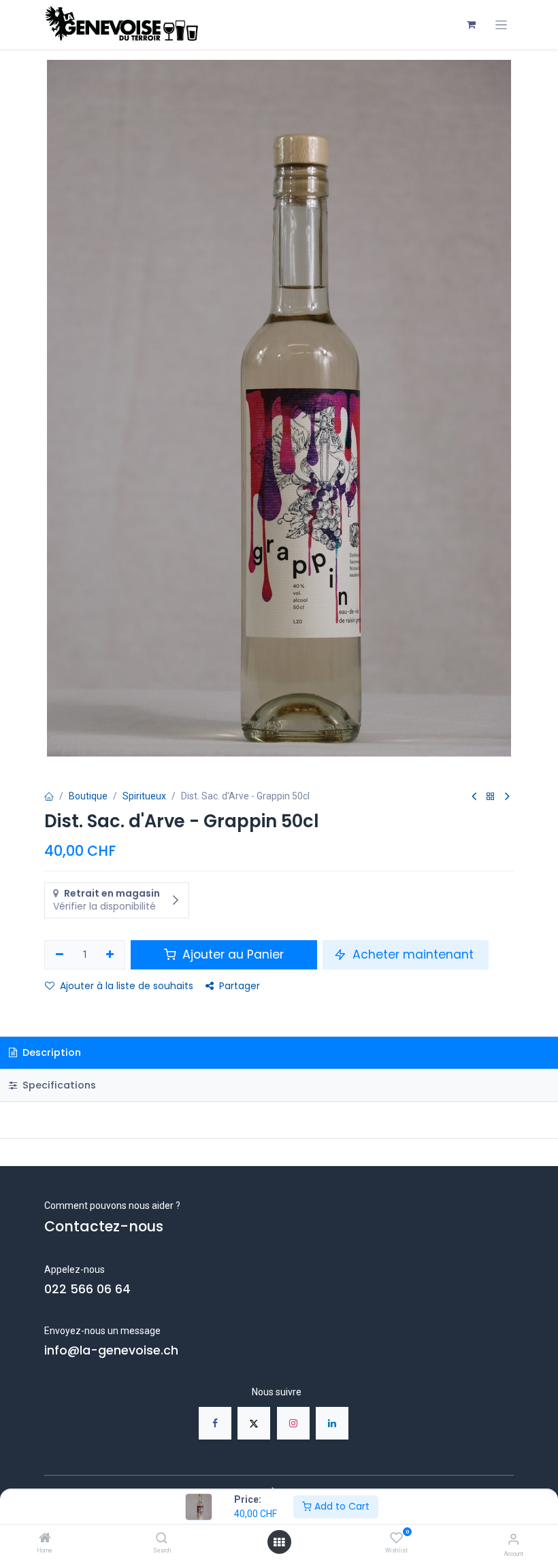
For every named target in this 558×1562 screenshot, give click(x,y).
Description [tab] (50, 1052)
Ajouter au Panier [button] (231, 954)
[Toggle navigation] (501, 24)
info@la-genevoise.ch (111, 1350)
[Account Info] (513, 1539)
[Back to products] (490, 797)
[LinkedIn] (332, 1423)
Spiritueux (144, 796)
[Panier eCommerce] (471, 24)
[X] (253, 1423)
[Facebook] (215, 1423)
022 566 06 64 (87, 1289)
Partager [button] (239, 986)
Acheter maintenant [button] (413, 954)
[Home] (45, 1538)
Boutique (88, 796)
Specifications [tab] (58, 1085)
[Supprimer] (59, 955)
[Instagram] (293, 1423)
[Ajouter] (110, 955)
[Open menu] (279, 1542)
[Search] (161, 1538)
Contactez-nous (103, 1226)
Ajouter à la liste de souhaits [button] (126, 986)
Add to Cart (341, 1506)
